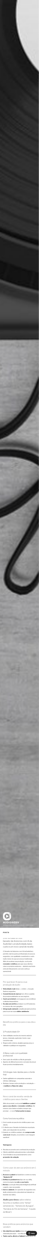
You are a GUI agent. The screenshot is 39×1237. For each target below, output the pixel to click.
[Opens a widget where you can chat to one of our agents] (31, 1233)
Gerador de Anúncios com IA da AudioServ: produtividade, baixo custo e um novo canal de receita (18, 944)
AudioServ (11, 922)
